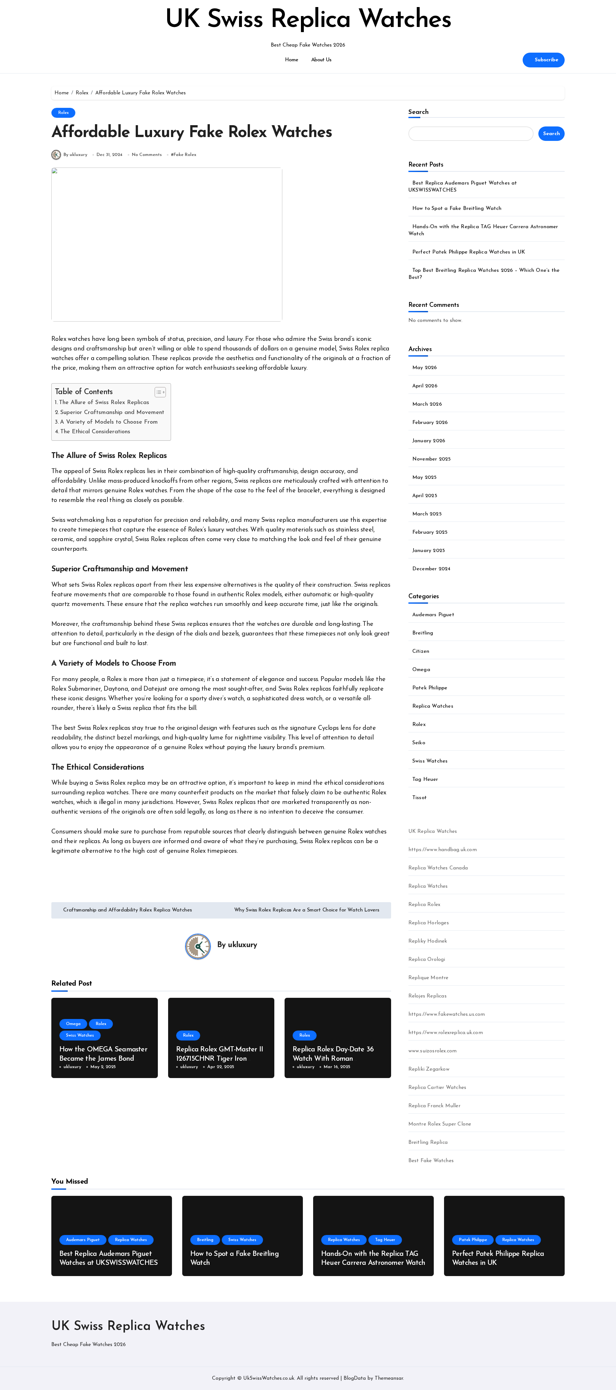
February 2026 (430, 422)
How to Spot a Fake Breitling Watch (457, 208)
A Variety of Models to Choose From (109, 422)
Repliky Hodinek (427, 941)
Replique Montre (428, 977)
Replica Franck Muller (434, 1106)
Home (291, 60)
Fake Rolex (185, 154)
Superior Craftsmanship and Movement (112, 413)
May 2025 (424, 477)
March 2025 (427, 514)
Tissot (419, 797)
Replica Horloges (428, 923)
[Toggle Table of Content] (157, 392)
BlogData (355, 1378)
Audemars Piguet (433, 614)
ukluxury (242, 945)
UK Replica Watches (432, 831)
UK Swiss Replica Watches (308, 20)
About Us (321, 60)
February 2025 (430, 532)
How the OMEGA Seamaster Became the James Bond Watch (103, 1059)
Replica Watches (432, 706)
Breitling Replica (428, 1142)
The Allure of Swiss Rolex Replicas (104, 403)
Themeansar (389, 1378)
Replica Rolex (424, 904)
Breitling (422, 633)
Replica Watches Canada (438, 868)
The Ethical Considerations (95, 432)
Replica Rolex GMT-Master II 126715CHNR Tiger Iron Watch (219, 1059)
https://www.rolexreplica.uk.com (445, 1032)
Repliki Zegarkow (428, 1069)
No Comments (147, 154)
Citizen (420, 651)
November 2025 (431, 459)
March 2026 (427, 404)
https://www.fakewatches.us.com (446, 1014)
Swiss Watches (80, 1035)
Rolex (63, 113)
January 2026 (428, 441)
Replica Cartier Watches (437, 1087)
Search (418, 112)
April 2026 (424, 386)
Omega (73, 1024)
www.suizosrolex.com (432, 1051)
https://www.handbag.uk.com (442, 849)
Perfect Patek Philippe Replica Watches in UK (468, 252)
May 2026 (424, 367)
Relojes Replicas (427, 996)
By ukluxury (75, 154)
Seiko (418, 743)
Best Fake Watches (431, 1160)
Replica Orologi (426, 959)
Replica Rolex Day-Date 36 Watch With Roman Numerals (333, 1059)
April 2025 (424, 495)
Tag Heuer (425, 779)
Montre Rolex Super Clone (439, 1124)
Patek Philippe (430, 688)
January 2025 (428, 550)
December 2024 (431, 569)
